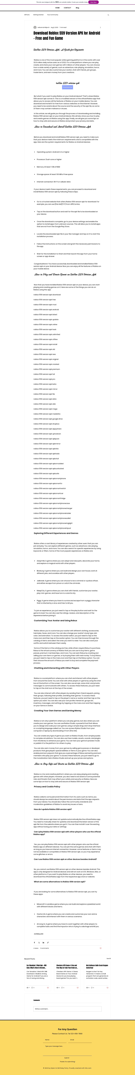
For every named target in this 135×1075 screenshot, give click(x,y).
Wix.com (88, 1068)
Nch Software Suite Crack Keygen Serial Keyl (97, 966)
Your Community (52, 15)
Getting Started (38, 15)
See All (109, 958)
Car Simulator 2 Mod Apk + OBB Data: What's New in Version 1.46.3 (36, 966)
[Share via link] (48, 942)
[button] (108, 15)
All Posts (27, 15)
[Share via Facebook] (34, 942)
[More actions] (100, 27)
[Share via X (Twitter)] (39, 942)
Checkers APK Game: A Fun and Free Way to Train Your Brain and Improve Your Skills (67, 966)
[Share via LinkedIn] (43, 942)
